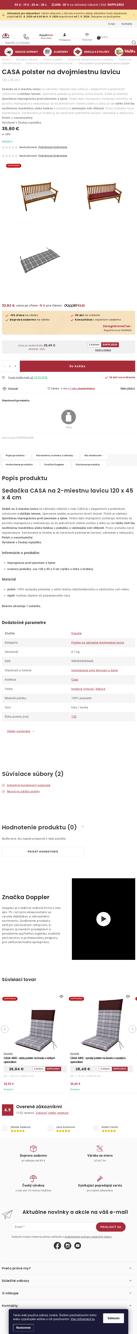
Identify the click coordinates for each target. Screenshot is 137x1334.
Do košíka (77, 366)
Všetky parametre (18, 731)
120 (74, 716)
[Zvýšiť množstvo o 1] (15, 366)
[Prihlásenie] (64, 36)
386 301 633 (27, 36)
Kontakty (126, 23)
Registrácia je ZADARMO (117, 328)
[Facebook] (57, 1246)
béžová (100, 689)
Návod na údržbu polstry (23, 791)
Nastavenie (23, 1327)
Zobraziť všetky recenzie (52, 1113)
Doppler (76, 633)
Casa (74, 679)
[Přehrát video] (103, 919)
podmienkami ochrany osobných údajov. (88, 1236)
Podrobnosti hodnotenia (52, 147)
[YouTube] (77, 1245)
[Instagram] (67, 1246)
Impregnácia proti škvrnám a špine (94, 670)
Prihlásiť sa (110, 1227)
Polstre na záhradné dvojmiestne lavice (97, 642)
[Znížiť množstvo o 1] (4, 366)
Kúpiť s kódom (103, 350)
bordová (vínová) (82, 689)
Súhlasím (114, 1318)
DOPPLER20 (110, 344)
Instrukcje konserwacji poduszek (28, 785)
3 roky (64, 388)
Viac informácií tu (83, 1319)
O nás (111, 23)
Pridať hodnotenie (43, 851)
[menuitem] (21, 51)
